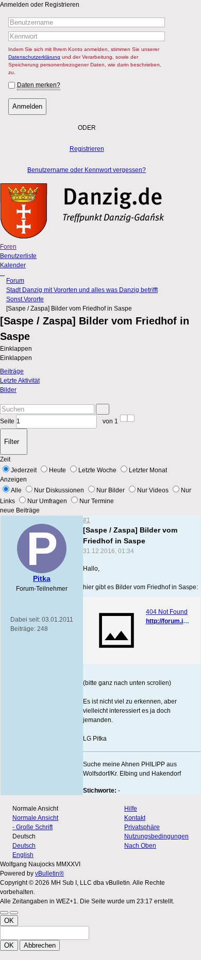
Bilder (8, 389)
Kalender (13, 265)
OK (9, 920)
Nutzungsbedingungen (156, 836)
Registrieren (87, 148)
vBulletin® (49, 873)
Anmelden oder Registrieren (39, 4)
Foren (8, 246)
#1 (86, 520)
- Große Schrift (32, 827)
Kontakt (134, 817)
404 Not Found (167, 611)
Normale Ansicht (35, 817)
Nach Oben (140, 845)
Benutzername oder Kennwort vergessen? (86, 170)
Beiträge (12, 371)
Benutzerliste (18, 256)
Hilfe (130, 808)
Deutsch (24, 845)
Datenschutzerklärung (34, 57)
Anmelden (27, 106)
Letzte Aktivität (20, 380)
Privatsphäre (142, 827)
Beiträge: (23, 628)
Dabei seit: (25, 619)
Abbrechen (40, 945)
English (23, 855)
